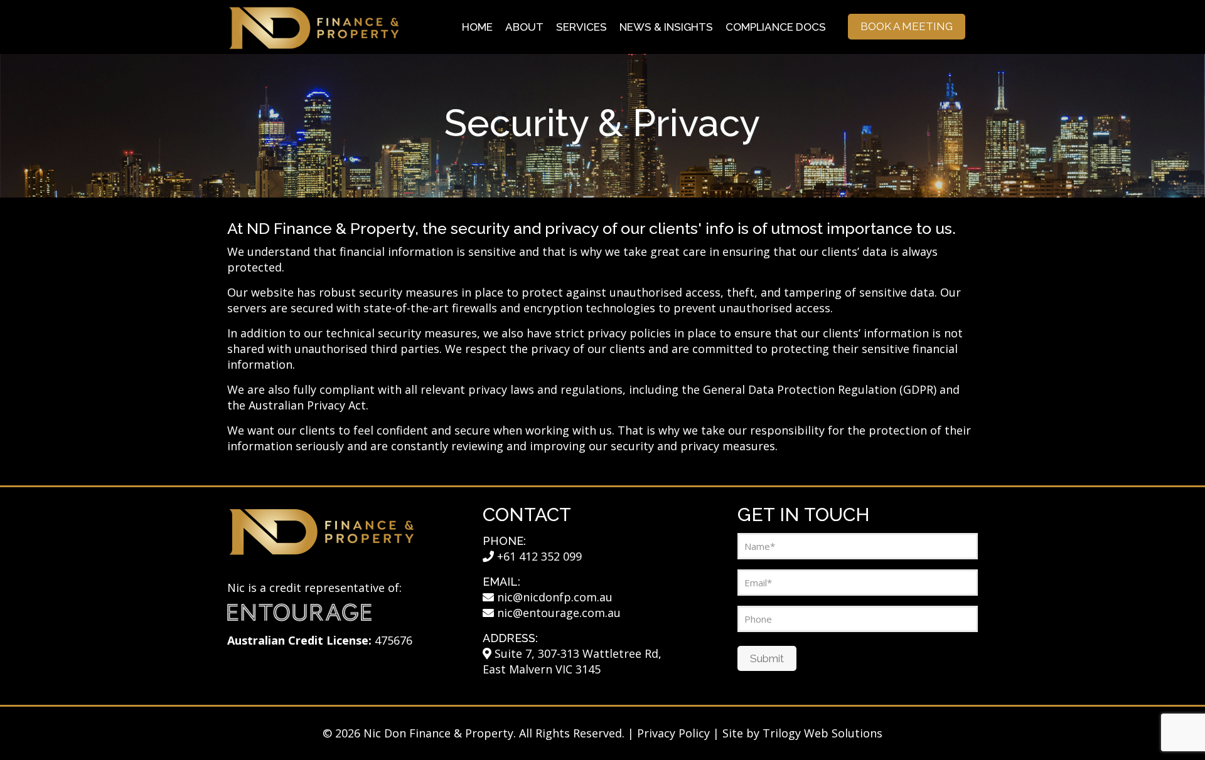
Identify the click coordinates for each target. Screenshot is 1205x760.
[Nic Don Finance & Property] (313, 26)
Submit (767, 658)
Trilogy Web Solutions (822, 733)
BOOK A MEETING (906, 26)
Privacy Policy (673, 733)
